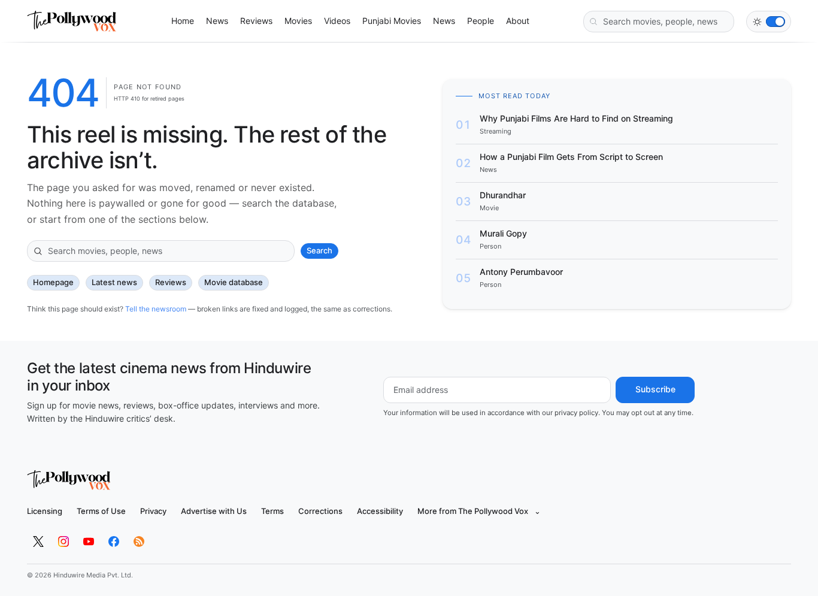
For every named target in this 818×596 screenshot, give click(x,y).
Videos (337, 21)
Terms (272, 511)
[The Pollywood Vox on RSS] (139, 541)
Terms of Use (101, 511)
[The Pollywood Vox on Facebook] (113, 541)
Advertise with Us (214, 511)
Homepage (53, 282)
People (480, 21)
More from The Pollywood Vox (479, 511)
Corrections (320, 511)
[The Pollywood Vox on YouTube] (88, 541)
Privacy (153, 511)
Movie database (233, 282)
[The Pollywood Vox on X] (38, 541)
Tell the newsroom (155, 308)
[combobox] (658, 21)
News (217, 21)
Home (182, 21)
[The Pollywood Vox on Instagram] (63, 541)
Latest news (114, 282)
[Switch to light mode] (768, 21)
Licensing (44, 511)
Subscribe (655, 389)
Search (319, 250)
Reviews (256, 21)
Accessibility (380, 511)
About (517, 21)
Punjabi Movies (391, 21)
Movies (298, 21)
